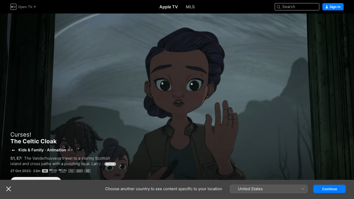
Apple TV (168, 6)
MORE (110, 164)
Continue (329, 189)
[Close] (8, 189)
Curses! (20, 134)
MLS (190, 6)
